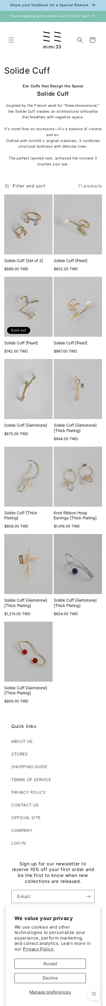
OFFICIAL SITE (26, 817)
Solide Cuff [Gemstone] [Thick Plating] (75, 428)
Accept (50, 963)
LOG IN (18, 843)
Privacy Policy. (38, 949)
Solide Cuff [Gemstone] (25, 425)
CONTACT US (25, 805)
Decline (50, 978)
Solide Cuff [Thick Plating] (20, 515)
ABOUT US (22, 741)
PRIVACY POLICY (28, 792)
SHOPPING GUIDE (29, 766)
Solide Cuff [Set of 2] (23, 260)
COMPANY (21, 830)
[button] (11, 40)
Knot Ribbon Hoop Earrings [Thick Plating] (75, 515)
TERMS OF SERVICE (31, 779)
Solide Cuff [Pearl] (70, 260)
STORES (19, 754)
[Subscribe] (88, 896)
